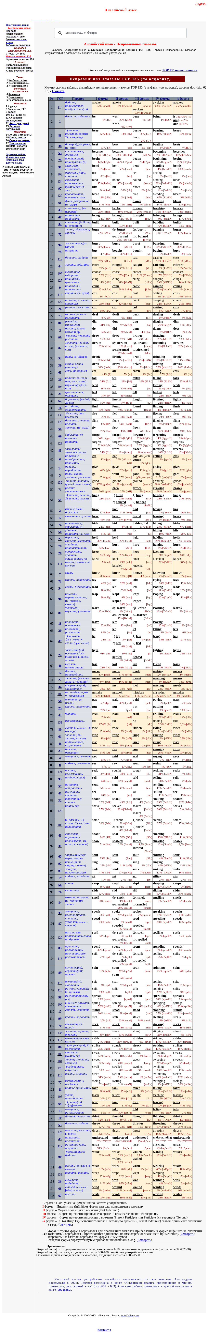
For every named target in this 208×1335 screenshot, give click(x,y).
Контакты (104, 1330)
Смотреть (65, 1224)
